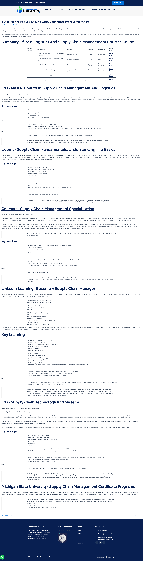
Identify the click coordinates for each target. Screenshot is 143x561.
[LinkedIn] (107, 3)
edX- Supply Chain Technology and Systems (40, 402)
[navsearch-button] (123, 10)
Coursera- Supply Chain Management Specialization (47, 209)
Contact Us (102, 9)
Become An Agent (72, 9)
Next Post (137, 515)
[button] (2, 557)
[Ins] (103, 542)
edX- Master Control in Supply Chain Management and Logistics (58, 88)
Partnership (93, 9)
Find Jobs (111, 9)
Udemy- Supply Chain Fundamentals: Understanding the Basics (58, 149)
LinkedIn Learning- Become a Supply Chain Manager (48, 288)
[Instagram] (110, 3)
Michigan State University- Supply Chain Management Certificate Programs (68, 486)
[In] (100, 542)
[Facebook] (105, 3)
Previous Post (7, 515)
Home (46, 9)
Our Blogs (82, 9)
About (51, 9)
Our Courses (60, 9)
